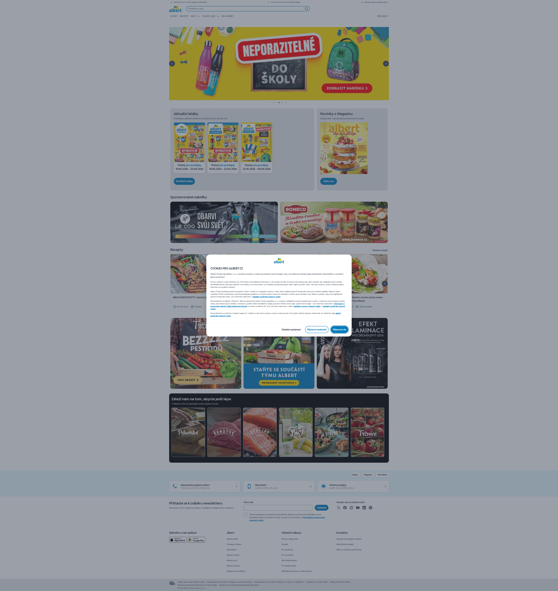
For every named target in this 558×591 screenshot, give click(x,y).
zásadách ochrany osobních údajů (307, 306)
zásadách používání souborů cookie (266, 297)
